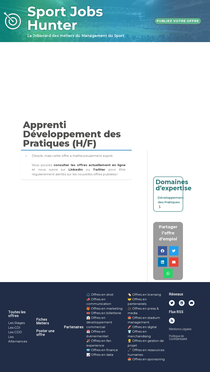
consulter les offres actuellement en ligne (89, 165)
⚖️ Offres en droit (99, 294)
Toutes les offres (17, 314)
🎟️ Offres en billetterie (103, 313)
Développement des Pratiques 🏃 (171, 202)
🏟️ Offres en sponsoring (146, 359)
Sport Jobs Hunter (65, 18)
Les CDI (14, 328)
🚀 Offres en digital (142, 327)
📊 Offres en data (99, 355)
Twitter (99, 169)
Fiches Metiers (42, 321)
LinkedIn (75, 169)
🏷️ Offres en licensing (144, 294)
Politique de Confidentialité (178, 337)
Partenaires (73, 327)
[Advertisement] (105, 73)
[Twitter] (172, 303)
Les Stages (16, 323)
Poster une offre (45, 333)
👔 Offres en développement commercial (99, 322)
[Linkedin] (182, 303)
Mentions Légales (180, 329)
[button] (162, 250)
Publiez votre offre (178, 21)
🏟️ (129, 318)
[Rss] (172, 321)
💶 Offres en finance (102, 350)
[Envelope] (191, 303)
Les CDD (15, 332)
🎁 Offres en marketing (104, 308)
